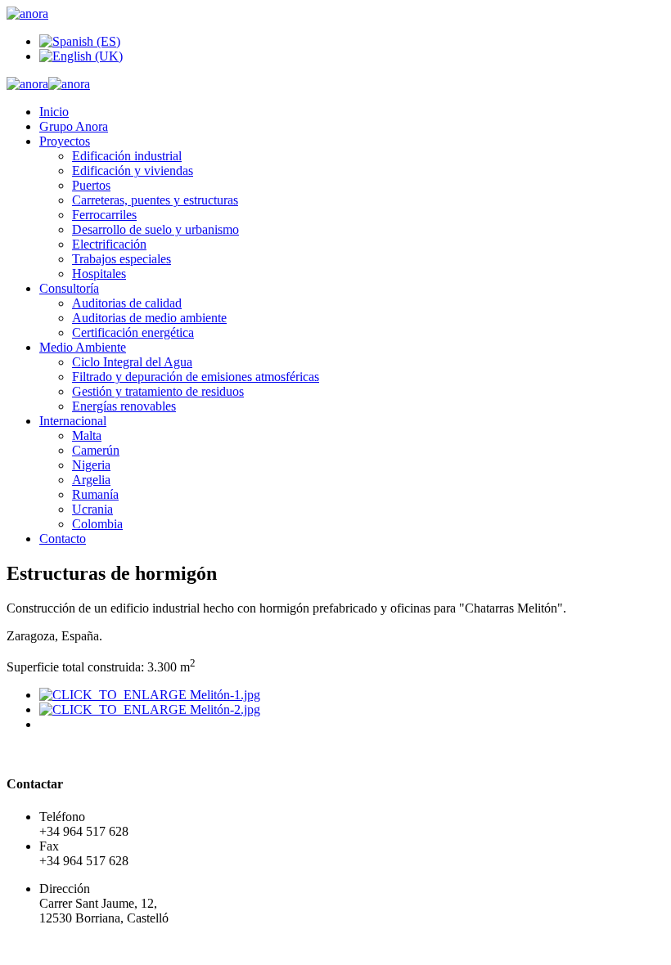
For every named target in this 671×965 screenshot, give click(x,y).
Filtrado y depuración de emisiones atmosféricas (195, 377)
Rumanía (95, 494)
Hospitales (99, 274)
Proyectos (64, 141)
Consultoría (69, 288)
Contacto (62, 538)
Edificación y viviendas (132, 170)
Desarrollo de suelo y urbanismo (155, 229)
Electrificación (109, 244)
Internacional (72, 421)
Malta (86, 435)
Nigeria (91, 465)
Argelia (91, 480)
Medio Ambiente (82, 347)
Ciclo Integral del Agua (132, 362)
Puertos (91, 185)
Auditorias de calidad (127, 303)
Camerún (95, 450)
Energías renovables (124, 406)
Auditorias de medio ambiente (149, 318)
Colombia (97, 524)
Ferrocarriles (104, 215)
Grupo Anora (73, 126)
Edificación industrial (127, 156)
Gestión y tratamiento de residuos (158, 391)
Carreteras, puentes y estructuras (155, 200)
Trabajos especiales (121, 259)
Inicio (54, 112)
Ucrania (92, 509)
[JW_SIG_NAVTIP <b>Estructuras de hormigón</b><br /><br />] (149, 695)
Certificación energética (133, 332)
